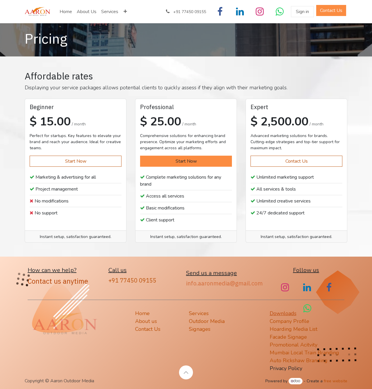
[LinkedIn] (239, 11)
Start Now (75, 161)
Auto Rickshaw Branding (299, 360)
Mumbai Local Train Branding (304, 352)
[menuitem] (65, 11)
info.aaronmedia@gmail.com (224, 283)
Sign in (302, 11)
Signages (199, 329)
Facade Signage (288, 336)
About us (146, 321)
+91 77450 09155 (132, 280)
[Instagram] (259, 11)
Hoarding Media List (294, 329)
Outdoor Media (207, 321)
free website (335, 381)
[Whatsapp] (279, 11)
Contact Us (296, 161)
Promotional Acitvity (293, 344)
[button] (186, 372)
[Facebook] (220, 11)
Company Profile (290, 321)
